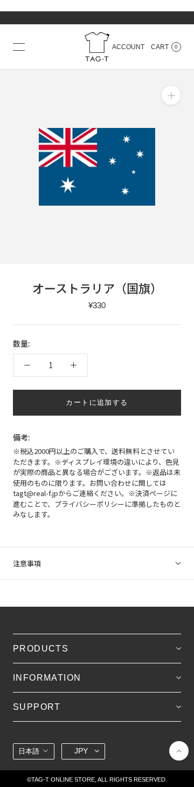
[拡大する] (171, 95)
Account (128, 47)
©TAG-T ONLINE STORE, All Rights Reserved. (97, 779)
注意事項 (27, 563)
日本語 (28, 751)
